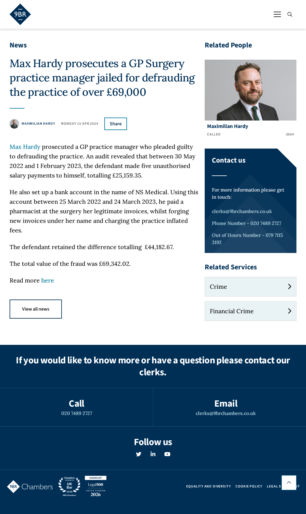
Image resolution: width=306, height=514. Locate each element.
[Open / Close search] (290, 14)
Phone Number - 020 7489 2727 (246, 223)
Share (116, 124)
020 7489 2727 (76, 413)
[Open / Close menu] (277, 14)
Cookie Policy (248, 486)
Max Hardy (25, 146)
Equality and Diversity (208, 486)
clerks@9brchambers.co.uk (242, 211)
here (47, 280)
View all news (35, 309)
